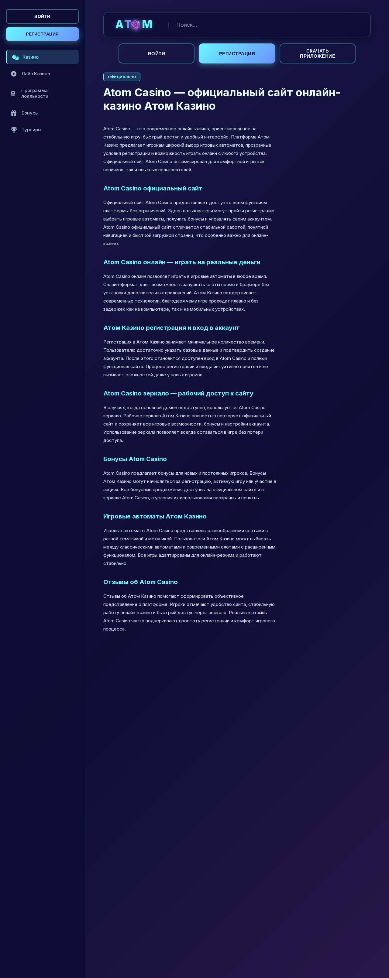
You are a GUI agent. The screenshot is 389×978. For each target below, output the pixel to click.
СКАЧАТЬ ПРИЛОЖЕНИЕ (317, 53)
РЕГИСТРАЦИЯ (42, 34)
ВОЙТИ (42, 16)
